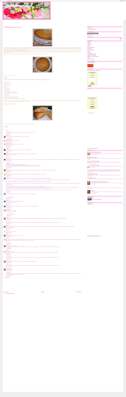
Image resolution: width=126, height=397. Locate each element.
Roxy (6, 158)
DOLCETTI (89, 46)
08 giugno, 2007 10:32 (8, 198)
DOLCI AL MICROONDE (90, 47)
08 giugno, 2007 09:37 (8, 171)
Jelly (6, 152)
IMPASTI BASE (89, 48)
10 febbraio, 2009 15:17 (9, 258)
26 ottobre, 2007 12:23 (8, 223)
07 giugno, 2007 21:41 (8, 160)
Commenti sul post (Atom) (10, 293)
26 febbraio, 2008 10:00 (9, 236)
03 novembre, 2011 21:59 (9, 275)
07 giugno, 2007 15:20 (8, 133)
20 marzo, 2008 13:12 (8, 254)
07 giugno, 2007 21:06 (8, 156)
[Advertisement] (63, 22)
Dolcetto (7, 135)
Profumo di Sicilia (8, 139)
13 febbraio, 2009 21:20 (9, 266)
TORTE (7, 126)
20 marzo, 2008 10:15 (8, 248)
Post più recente (6, 291)
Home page (42, 291)
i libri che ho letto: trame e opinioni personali (93, 70)
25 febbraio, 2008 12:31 (9, 232)
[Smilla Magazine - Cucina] (90, 35)
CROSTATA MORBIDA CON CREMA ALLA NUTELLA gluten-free (99, 181)
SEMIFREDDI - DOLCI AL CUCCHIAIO (93, 56)
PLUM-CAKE (89, 52)
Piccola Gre (7, 268)
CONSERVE (89, 43)
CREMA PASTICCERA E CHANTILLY (92, 157)
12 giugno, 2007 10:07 (8, 219)
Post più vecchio (78, 291)
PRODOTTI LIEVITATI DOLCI (91, 53)
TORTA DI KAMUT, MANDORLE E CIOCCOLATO (13, 27)
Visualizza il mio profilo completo (96, 199)
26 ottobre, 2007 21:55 (8, 228)
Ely (6, 238)
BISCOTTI (88, 42)
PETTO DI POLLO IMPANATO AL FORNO (93, 161)
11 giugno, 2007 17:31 (8, 215)
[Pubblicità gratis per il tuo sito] (89, 86)
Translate (94, 29)
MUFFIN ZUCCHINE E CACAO (91, 177)
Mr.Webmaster (92, 84)
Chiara (7, 148)
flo (6, 192)
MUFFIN (88, 51)
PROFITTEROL (92, 190)
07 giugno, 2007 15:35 (8, 137)
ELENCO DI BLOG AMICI (91, 62)
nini (6, 230)
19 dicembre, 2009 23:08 (9, 270)
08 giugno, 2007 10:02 (8, 175)
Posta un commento (7, 277)
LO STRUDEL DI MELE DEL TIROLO (95, 152)
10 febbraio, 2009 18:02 (9, 262)
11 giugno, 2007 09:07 (8, 207)
